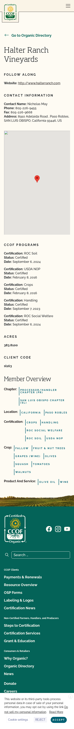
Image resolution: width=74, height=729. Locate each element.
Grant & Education (19, 641)
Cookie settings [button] (18, 719)
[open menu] (68, 6)
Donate (10, 683)
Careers (10, 691)
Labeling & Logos (19, 600)
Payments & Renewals (23, 577)
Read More (56, 712)
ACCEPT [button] (58, 719)
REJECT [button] (40, 719)
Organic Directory (19, 666)
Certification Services (22, 633)
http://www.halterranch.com (39, 83)
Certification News (19, 608)
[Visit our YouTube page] (67, 528)
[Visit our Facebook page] (49, 528)
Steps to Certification (22, 625)
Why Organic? (16, 658)
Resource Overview (20, 585)
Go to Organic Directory (31, 35)
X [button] (70, 696)
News (9, 674)
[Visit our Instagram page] (58, 528)
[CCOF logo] (10, 12)
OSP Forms (13, 592)
